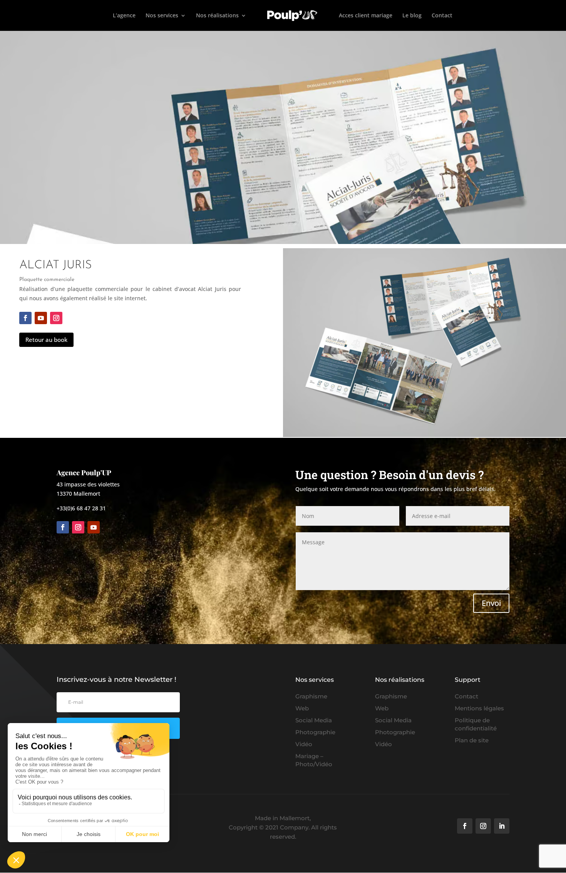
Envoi (491, 603)
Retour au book (46, 339)
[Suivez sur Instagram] (56, 318)
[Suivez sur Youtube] (41, 318)
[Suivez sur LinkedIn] (501, 826)
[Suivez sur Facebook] (25, 318)
